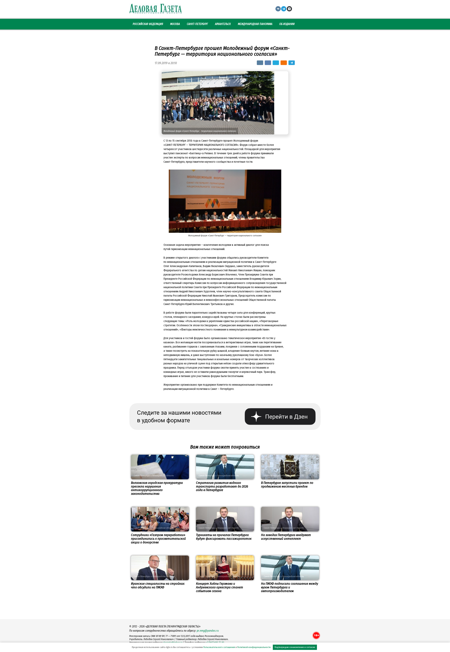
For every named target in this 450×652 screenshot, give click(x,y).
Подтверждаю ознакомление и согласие (295, 647)
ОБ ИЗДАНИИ (287, 24)
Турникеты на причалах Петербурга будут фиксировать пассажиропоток (224, 537)
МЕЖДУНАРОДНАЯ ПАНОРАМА (255, 24)
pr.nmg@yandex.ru (208, 630)
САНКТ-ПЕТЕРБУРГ (197, 24)
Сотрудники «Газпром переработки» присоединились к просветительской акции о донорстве (158, 538)
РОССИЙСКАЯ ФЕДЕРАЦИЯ (148, 24)
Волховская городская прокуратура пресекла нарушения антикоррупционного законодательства (157, 488)
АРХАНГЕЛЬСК (223, 24)
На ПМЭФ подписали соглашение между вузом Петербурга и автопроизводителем (289, 587)
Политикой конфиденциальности (254, 647)
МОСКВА (175, 24)
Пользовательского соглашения (219, 647)
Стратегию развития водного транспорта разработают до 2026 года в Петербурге (222, 486)
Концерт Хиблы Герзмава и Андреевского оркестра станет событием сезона (219, 587)
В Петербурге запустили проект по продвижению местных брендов (287, 484)
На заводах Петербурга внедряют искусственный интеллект (286, 537)
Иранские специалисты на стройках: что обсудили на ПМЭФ (158, 585)
